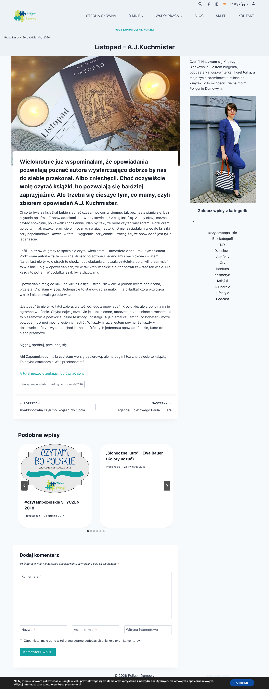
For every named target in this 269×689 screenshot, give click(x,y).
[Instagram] (216, 4)
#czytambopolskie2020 (67, 384)
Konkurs (222, 269)
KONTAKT (246, 16)
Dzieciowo (222, 251)
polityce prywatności (67, 684)
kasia (15, 37)
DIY (222, 245)
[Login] (253, 4)
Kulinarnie (222, 287)
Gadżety (222, 257)
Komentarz (31, 576)
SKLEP (221, 16)
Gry (222, 263)
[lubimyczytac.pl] (224, 4)
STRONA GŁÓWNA (101, 16)
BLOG (199, 16)
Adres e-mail (85, 630)
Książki (149, 29)
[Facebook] (209, 4)
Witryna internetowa (142, 630)
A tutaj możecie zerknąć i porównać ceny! (52, 373)
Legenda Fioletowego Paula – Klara (144, 407)
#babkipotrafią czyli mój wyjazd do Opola (52, 407)
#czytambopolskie (129, 29)
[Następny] (167, 486)
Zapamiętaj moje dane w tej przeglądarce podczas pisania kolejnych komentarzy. (82, 640)
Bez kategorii (222, 239)
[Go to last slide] (24, 486)
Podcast (222, 299)
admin (36, 515)
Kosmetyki (222, 275)
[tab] (88, 531)
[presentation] (55, 468)
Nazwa (28, 630)
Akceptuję (242, 683)
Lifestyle (222, 293)
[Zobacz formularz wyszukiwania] (200, 3)
